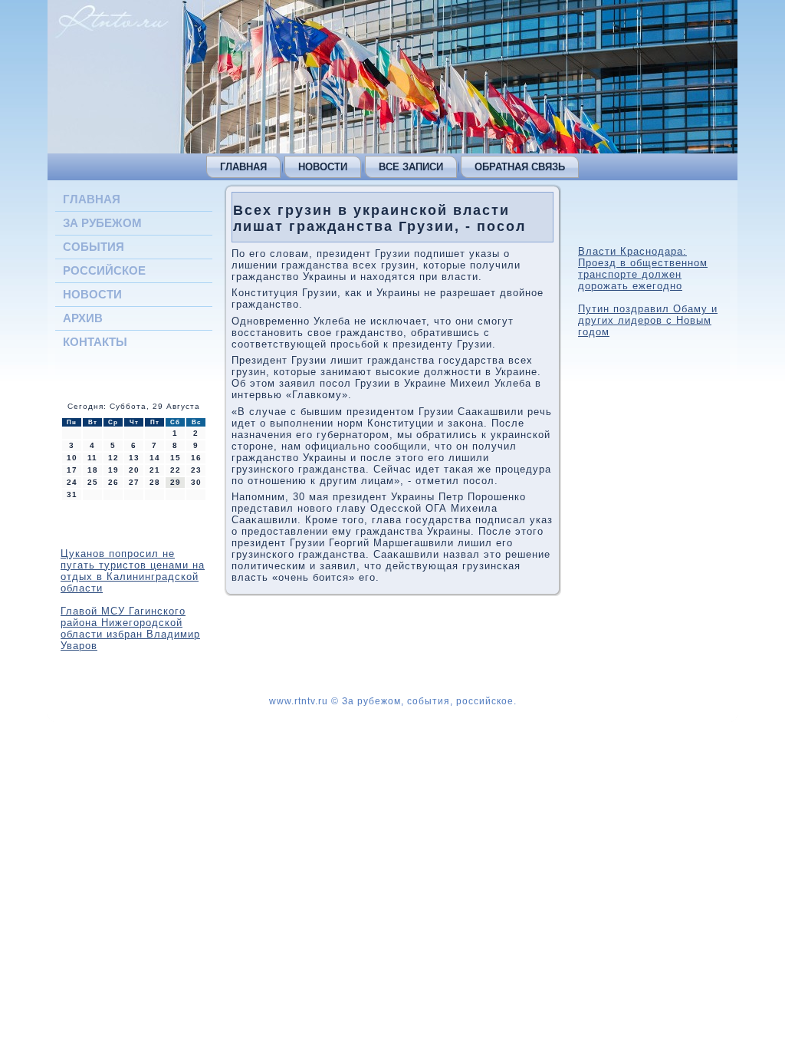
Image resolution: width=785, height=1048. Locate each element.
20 (134, 470)
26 (113, 482)
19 (113, 470)
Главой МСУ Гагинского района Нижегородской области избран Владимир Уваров (130, 628)
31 (72, 494)
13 (134, 457)
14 (154, 457)
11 (92, 457)
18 (92, 470)
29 (175, 482)
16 (196, 457)
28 (154, 482)
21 (154, 470)
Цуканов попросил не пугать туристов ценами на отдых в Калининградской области (133, 571)
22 (175, 470)
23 (196, 470)
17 (72, 470)
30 (196, 482)
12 (113, 457)
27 (134, 482)
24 (72, 482)
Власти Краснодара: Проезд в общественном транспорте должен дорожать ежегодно (643, 269)
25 (92, 482)
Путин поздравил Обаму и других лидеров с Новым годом (648, 320)
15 (175, 457)
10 (72, 457)
